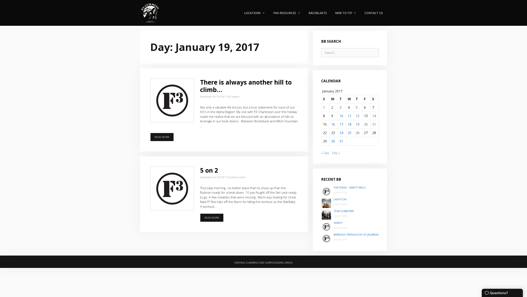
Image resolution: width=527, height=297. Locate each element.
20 (366, 124)
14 (374, 116)
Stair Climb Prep (344, 211)
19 (357, 124)
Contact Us (374, 13)
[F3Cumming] (151, 13)
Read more (164, 138)
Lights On (340, 199)
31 (341, 141)
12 (357, 116)
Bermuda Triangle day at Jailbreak (356, 234)
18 (349, 124)
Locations (252, 13)
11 (349, 116)
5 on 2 (209, 170)
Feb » (336, 153)
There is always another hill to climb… (246, 86)
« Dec (325, 153)
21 (374, 124)
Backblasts (318, 13)
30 (333, 141)
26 (357, 133)
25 (349, 133)
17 (341, 124)
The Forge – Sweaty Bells (350, 187)
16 (333, 124)
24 (341, 133)
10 (341, 116)
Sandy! (338, 223)
